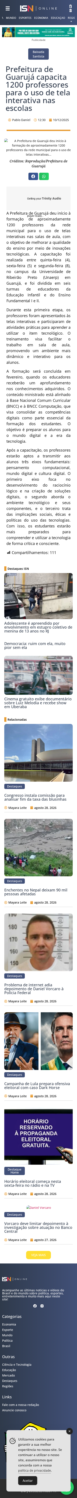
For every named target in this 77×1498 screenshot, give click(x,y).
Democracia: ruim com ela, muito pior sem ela (34, 645)
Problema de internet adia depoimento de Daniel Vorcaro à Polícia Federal (34, 988)
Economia (41, 18)
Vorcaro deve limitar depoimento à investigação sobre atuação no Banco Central (38, 1227)
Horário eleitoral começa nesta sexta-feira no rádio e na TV (32, 1183)
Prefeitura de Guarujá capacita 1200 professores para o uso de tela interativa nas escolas (38, 88)
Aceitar (28, 1480)
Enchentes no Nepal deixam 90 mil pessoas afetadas (35, 891)
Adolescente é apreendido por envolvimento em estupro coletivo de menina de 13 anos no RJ (38, 627)
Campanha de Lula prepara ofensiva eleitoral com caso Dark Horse (37, 1085)
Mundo (11, 18)
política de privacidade (34, 1470)
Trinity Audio (51, 198)
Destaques (14, 786)
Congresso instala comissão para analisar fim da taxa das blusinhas (35, 797)
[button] (33, 176)
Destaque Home (14, 1170)
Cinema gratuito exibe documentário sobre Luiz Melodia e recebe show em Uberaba (38, 702)
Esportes (25, 18)
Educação (58, 18)
